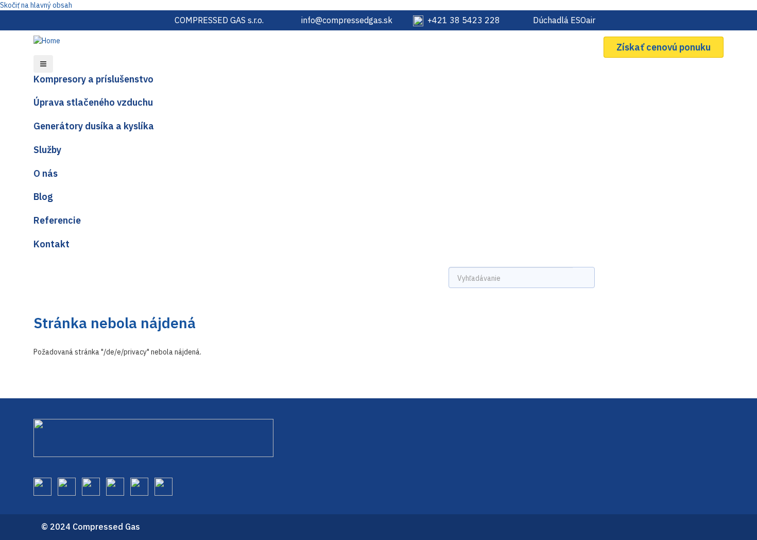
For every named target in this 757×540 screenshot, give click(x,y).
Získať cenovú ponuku (663, 47)
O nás (45, 173)
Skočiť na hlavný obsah (36, 5)
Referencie (57, 220)
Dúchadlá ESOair (564, 20)
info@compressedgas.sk (346, 20)
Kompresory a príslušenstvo (93, 79)
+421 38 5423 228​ (463, 20)
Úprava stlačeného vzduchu (93, 102)
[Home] (50, 40)
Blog (43, 196)
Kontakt (51, 244)
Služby (47, 150)
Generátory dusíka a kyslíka (93, 126)
